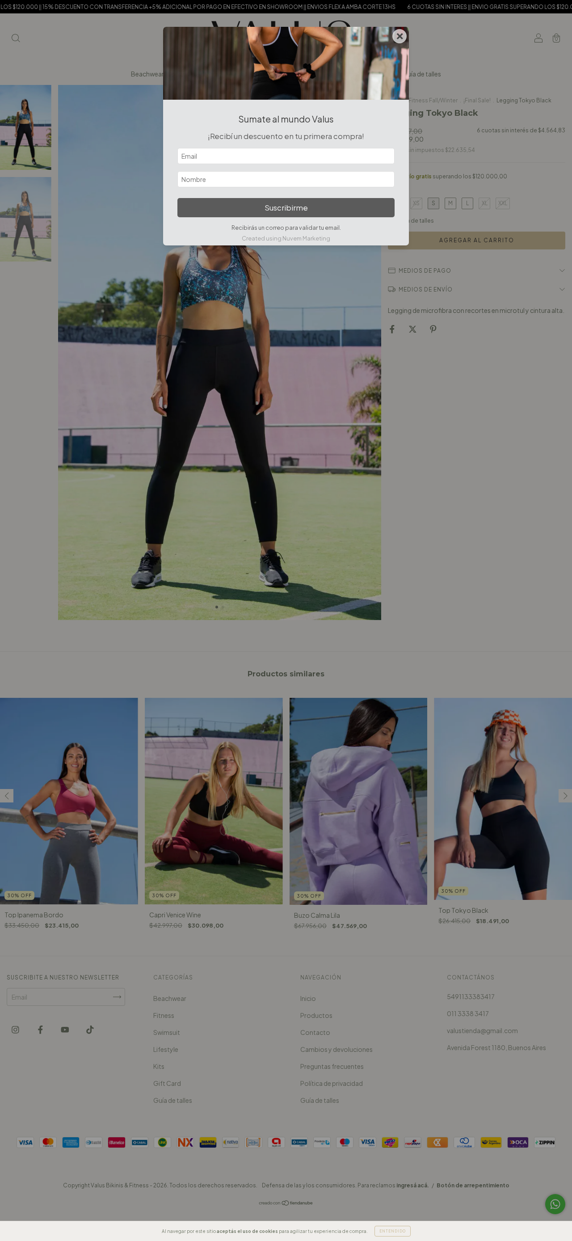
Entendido (392, 1231)
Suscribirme (286, 207)
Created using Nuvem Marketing (286, 238)
